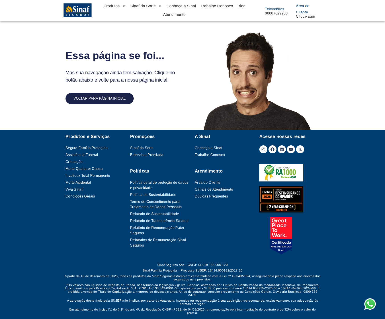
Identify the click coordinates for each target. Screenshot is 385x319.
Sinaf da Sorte (143, 6)
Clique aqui (305, 16)
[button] (374, 308)
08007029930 (276, 13)
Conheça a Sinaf (181, 6)
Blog (242, 6)
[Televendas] (260, 10)
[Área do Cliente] (291, 10)
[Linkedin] (282, 149)
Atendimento (174, 14)
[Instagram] (263, 149)
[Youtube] (291, 149)
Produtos (112, 6)
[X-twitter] (300, 149)
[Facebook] (272, 149)
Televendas (274, 9)
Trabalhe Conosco (217, 6)
